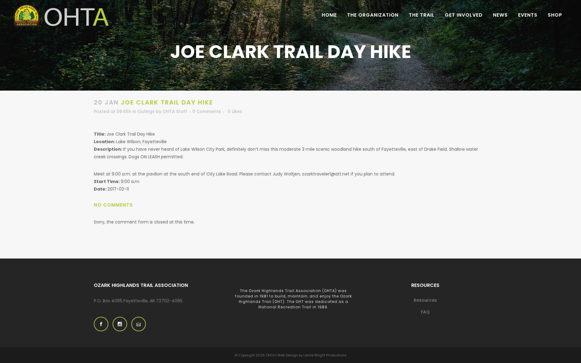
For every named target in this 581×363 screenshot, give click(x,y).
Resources (425, 300)
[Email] (138, 324)
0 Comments (206, 111)
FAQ (425, 312)
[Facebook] (101, 324)
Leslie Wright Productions (325, 355)
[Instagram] (120, 324)
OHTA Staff (174, 111)
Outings (146, 111)
